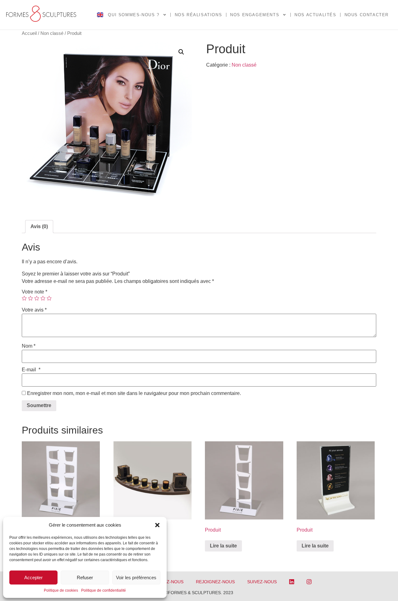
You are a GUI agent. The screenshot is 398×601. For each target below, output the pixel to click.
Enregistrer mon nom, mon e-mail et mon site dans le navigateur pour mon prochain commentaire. (134, 393)
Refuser (85, 577)
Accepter (33, 577)
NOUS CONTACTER (367, 14)
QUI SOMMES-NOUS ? (133, 14)
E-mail (31, 369)
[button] (157, 525)
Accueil (29, 33)
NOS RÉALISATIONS (198, 14)
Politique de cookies (61, 590)
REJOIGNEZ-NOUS (215, 581)
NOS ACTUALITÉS (315, 14)
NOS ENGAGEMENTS (254, 14)
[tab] (39, 226)
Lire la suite (223, 545)
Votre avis (34, 310)
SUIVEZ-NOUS (262, 581)
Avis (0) (39, 226)
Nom (28, 346)
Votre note (34, 291)
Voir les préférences (136, 577)
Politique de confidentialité (103, 590)
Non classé (51, 33)
